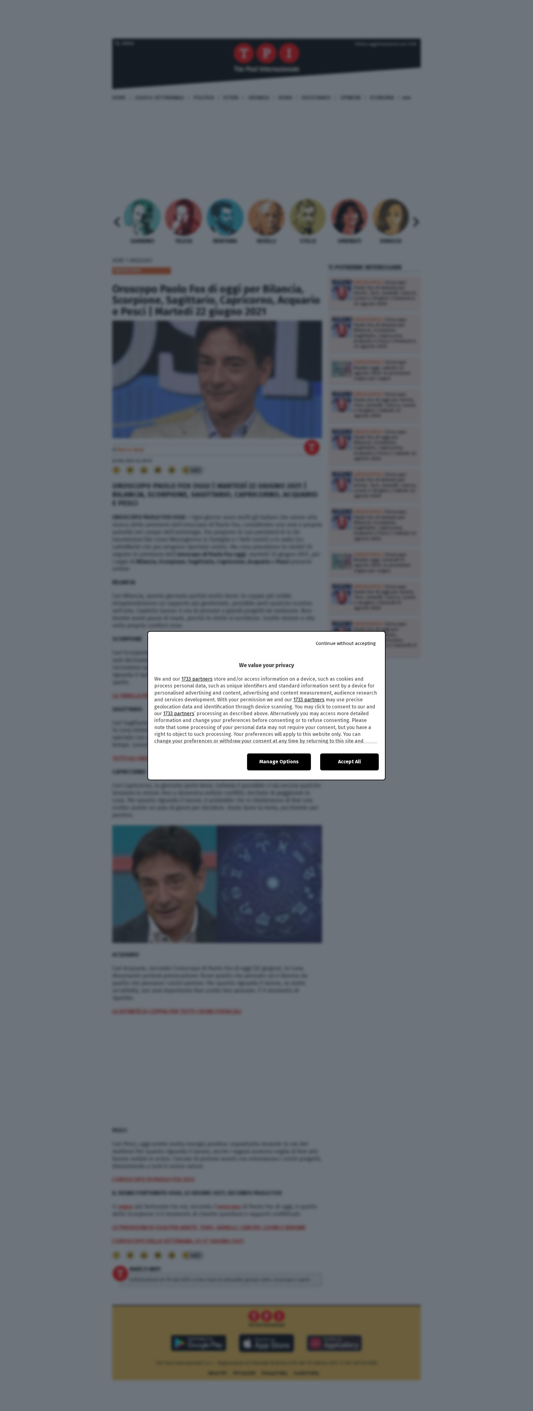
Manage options (279, 762)
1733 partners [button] (197, 679)
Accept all (349, 762)
